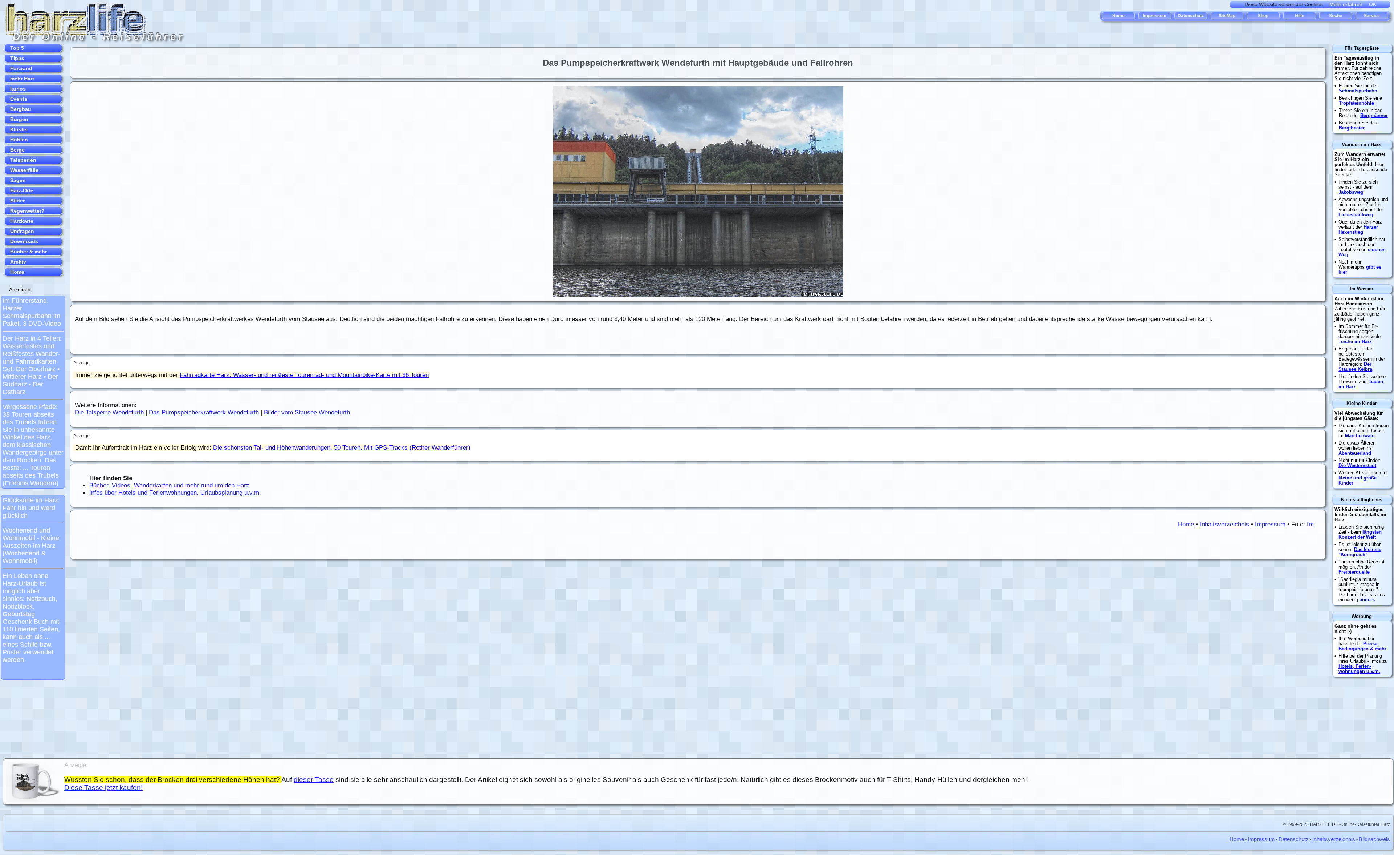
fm (1310, 524)
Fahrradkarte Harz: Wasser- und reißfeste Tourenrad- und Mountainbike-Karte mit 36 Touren (304, 375)
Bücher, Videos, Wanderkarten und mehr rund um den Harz (169, 485)
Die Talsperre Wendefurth (109, 412)
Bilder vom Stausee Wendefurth (307, 412)
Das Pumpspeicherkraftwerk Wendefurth (204, 412)
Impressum (1270, 524)
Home (1186, 524)
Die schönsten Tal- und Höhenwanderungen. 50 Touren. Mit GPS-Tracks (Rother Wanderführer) (341, 447)
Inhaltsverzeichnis (1224, 524)
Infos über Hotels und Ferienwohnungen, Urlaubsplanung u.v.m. (175, 492)
